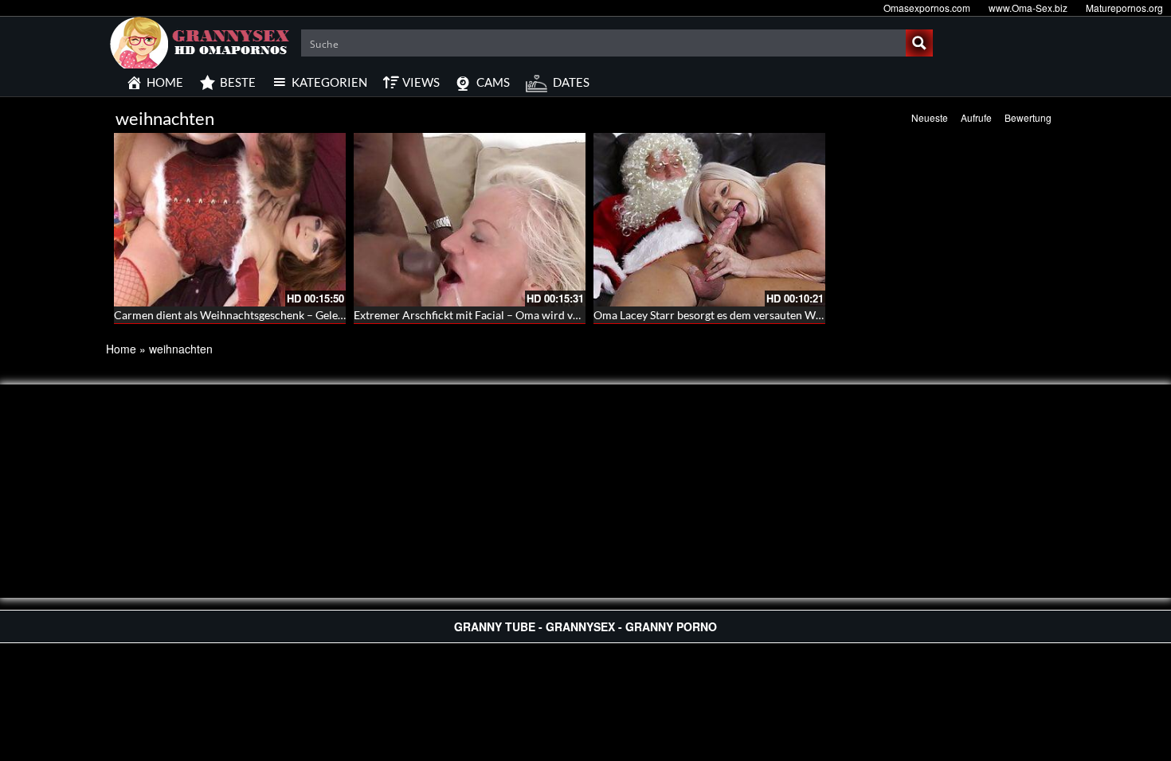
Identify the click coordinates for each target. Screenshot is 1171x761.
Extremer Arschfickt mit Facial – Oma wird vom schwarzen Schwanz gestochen (548, 315)
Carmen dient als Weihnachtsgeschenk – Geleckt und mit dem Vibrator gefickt (306, 315)
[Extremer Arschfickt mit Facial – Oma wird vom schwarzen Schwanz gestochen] (470, 219)
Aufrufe (976, 117)
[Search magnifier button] (919, 43)
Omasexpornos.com (926, 8)
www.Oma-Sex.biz (1028, 8)
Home (121, 349)
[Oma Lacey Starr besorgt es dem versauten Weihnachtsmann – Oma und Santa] (709, 219)
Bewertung (1028, 117)
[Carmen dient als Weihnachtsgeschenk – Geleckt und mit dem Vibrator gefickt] (230, 219)
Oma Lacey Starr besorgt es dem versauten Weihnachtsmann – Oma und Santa (785, 315)
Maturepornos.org (1124, 8)
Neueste (929, 117)
